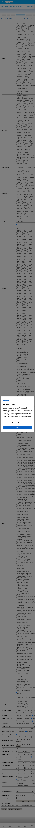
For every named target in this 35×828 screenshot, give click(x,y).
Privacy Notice (26, 417)
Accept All (17, 427)
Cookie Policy (19, 417)
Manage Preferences (17, 422)
